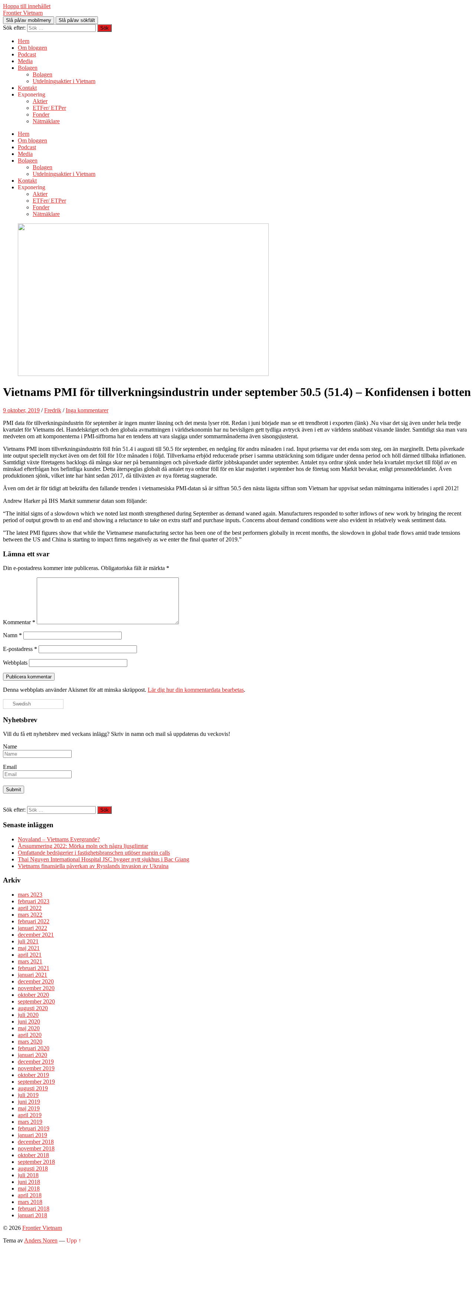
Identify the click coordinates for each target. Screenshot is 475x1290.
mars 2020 (30, 1041)
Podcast (27, 54)
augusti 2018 (33, 1168)
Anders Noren (41, 1240)
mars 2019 (30, 1122)
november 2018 (36, 1148)
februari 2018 (33, 1208)
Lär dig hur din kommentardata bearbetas (196, 690)
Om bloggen (32, 48)
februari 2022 (33, 921)
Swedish (21, 704)
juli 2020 (28, 1015)
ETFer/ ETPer (49, 108)
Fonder (41, 114)
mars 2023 (30, 894)
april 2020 (30, 1035)
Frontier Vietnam (23, 13)
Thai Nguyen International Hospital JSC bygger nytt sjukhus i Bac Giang (103, 859)
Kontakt (27, 88)
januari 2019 (32, 1135)
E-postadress (20, 649)
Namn (12, 635)
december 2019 (36, 1061)
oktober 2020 (33, 995)
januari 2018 (32, 1215)
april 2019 (30, 1115)
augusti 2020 (33, 1008)
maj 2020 (29, 1028)
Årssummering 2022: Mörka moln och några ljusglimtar (83, 846)
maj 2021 (29, 948)
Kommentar (19, 622)
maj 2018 (29, 1188)
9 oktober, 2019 (21, 410)
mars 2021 (30, 961)
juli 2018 (28, 1175)
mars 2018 (30, 1202)
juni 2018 (29, 1182)
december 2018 (36, 1142)
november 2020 (36, 988)
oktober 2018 (33, 1155)
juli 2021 (28, 941)
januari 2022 (32, 928)
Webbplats (15, 662)
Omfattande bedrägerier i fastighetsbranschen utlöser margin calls (94, 852)
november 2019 (36, 1068)
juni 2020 (29, 1021)
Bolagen (27, 68)
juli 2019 (28, 1095)
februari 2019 (33, 1128)
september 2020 (36, 1001)
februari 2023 (33, 901)
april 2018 (30, 1195)
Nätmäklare (46, 121)
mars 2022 (30, 914)
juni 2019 (29, 1102)
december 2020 (36, 981)
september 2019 (36, 1081)
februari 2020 (33, 1048)
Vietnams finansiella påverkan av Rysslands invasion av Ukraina (93, 866)
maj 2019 (29, 1108)
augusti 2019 (33, 1088)
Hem (23, 41)
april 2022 (30, 908)
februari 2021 (33, 968)
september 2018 (36, 1162)
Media (25, 61)
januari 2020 (32, 1055)
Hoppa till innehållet (26, 6)
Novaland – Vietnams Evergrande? (59, 839)
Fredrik (52, 410)
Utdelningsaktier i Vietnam (64, 81)
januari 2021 (32, 975)
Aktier (40, 101)
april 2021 (30, 955)
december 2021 (36, 935)
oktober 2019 (33, 1075)
